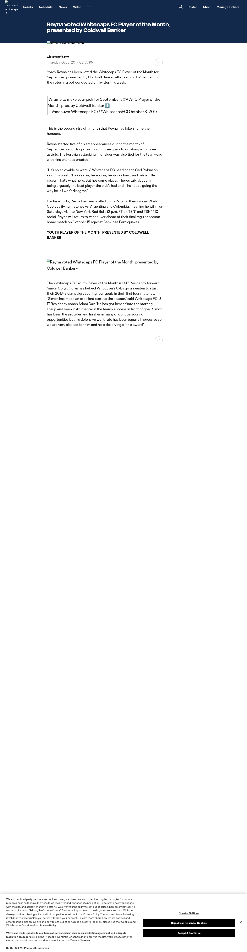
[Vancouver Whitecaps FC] (11, 6)
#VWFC (130, 99)
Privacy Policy (48, 925)
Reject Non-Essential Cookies (189, 922)
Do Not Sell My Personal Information (27, 947)
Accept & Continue (189, 932)
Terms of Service (53, 932)
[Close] (241, 922)
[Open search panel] (180, 7)
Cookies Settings (189, 913)
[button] (87, 7)
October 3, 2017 (143, 111)
